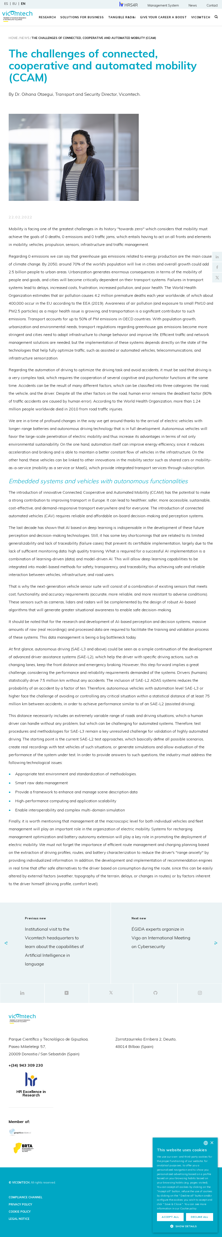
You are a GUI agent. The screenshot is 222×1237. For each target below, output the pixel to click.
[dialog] (185, 1185)
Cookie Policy (20, 1211)
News (193, 5)
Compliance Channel (25, 1197)
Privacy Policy (20, 1204)
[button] (185, 1226)
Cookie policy (188, 1208)
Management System (163, 5)
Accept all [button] (170, 1217)
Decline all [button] (199, 1217)
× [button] (211, 1143)
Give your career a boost (163, 17)
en (23, 3)
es (6, 3)
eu (14, 3)
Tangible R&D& (122, 17)
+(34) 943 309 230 (26, 1065)
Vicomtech (200, 17)
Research (47, 17)
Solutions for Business (82, 17)
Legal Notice (19, 1218)
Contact (212, 5)
